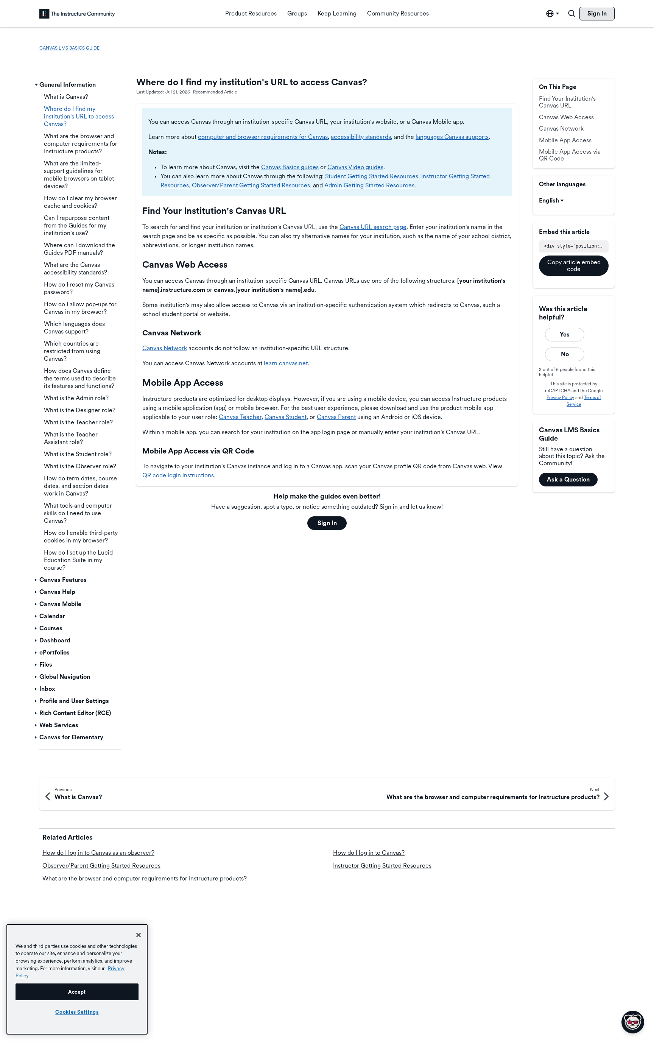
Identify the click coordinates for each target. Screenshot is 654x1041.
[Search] (572, 13)
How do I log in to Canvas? (369, 852)
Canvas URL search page (372, 227)
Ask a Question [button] (568, 479)
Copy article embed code (574, 266)
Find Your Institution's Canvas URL (567, 102)
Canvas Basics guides (290, 167)
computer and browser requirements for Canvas (263, 136)
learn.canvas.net (286, 363)
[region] (77, 979)
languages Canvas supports (452, 136)
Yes (565, 334)
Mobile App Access (565, 140)
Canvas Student (286, 417)
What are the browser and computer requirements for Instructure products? (144, 878)
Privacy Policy (560, 397)
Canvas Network (164, 348)
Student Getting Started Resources (371, 176)
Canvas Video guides (355, 167)
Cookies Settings (77, 1012)
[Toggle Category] (36, 85)
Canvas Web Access (566, 117)
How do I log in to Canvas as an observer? (98, 852)
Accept (77, 992)
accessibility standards (361, 136)
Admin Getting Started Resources (369, 185)
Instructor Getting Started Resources (382, 865)
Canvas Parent (336, 417)
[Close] (138, 935)
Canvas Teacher (240, 417)
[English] (77, 14)
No (565, 354)
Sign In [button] (327, 523)
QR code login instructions (178, 475)
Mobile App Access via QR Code (570, 155)
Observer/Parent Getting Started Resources (251, 185)
